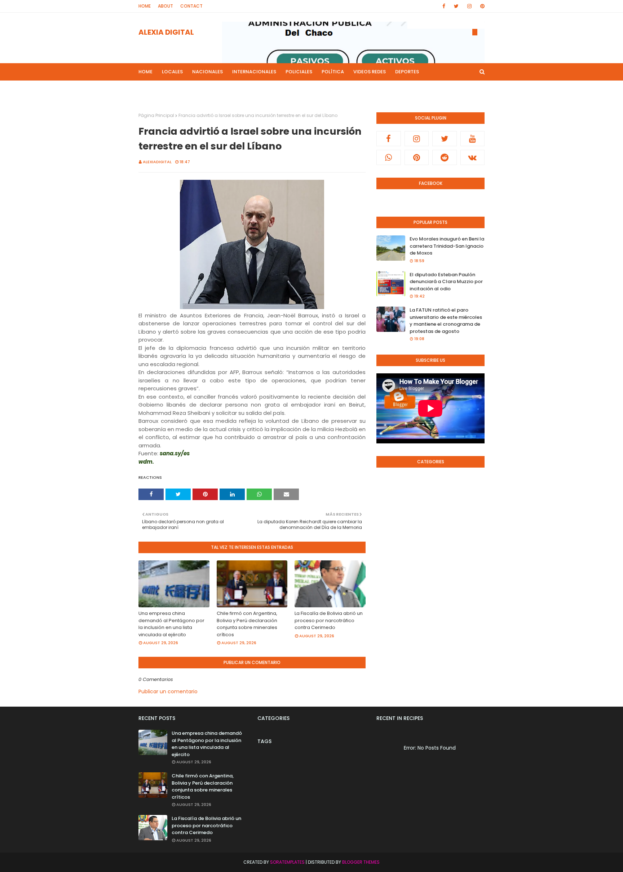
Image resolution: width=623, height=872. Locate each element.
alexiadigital (157, 162)
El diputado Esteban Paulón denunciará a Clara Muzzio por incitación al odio (446, 281)
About (165, 6)
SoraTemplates (287, 862)
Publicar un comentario (168, 691)
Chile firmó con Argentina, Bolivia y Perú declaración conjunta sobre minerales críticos (247, 624)
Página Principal (156, 115)
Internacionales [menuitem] (254, 71)
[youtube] (472, 138)
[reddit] (444, 157)
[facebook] (444, 6)
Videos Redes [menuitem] (369, 71)
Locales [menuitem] (172, 71)
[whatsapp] (388, 157)
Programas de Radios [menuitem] (171, 89)
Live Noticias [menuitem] (274, 89)
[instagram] (469, 6)
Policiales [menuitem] (299, 71)
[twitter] (456, 6)
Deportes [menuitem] (407, 71)
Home (144, 6)
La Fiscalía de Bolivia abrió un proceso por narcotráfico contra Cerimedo (329, 620)
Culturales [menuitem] (315, 89)
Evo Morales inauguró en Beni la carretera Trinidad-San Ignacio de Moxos (447, 245)
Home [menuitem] (145, 71)
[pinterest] (481, 6)
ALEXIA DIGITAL (166, 32)
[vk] (472, 157)
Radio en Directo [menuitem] (361, 89)
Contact (191, 6)
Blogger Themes (361, 862)
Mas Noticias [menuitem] (225, 89)
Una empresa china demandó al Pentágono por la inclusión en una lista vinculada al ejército (171, 624)
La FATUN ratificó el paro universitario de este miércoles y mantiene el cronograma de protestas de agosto (446, 321)
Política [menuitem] (333, 71)
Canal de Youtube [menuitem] (415, 89)
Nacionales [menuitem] (207, 71)
